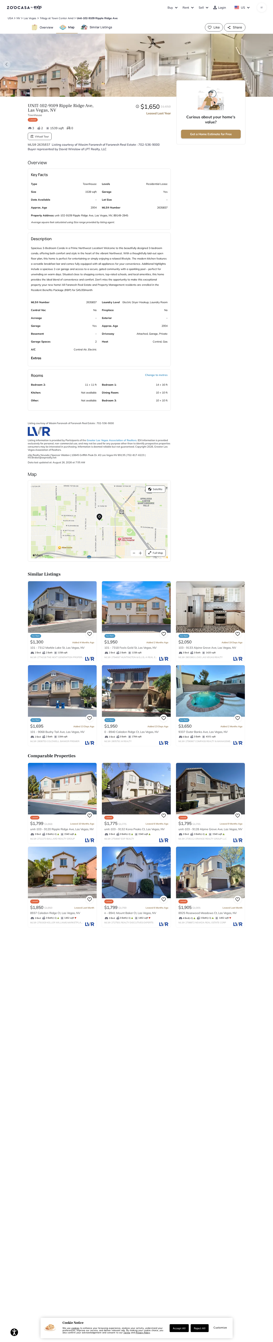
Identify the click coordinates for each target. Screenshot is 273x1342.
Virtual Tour (42, 136)
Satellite (157, 489)
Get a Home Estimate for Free (211, 134)
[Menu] (262, 7)
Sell (201, 7)
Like (217, 27)
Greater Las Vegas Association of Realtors (112, 440)
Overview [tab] (46, 27)
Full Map (158, 553)
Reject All (199, 1328)
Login (222, 7)
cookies (75, 1328)
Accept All (179, 1328)
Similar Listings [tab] (101, 27)
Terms (126, 1332)
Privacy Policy (143, 1332)
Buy (170, 7)
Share (237, 27)
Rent (186, 7)
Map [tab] (71, 27)
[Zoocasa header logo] (24, 7)
